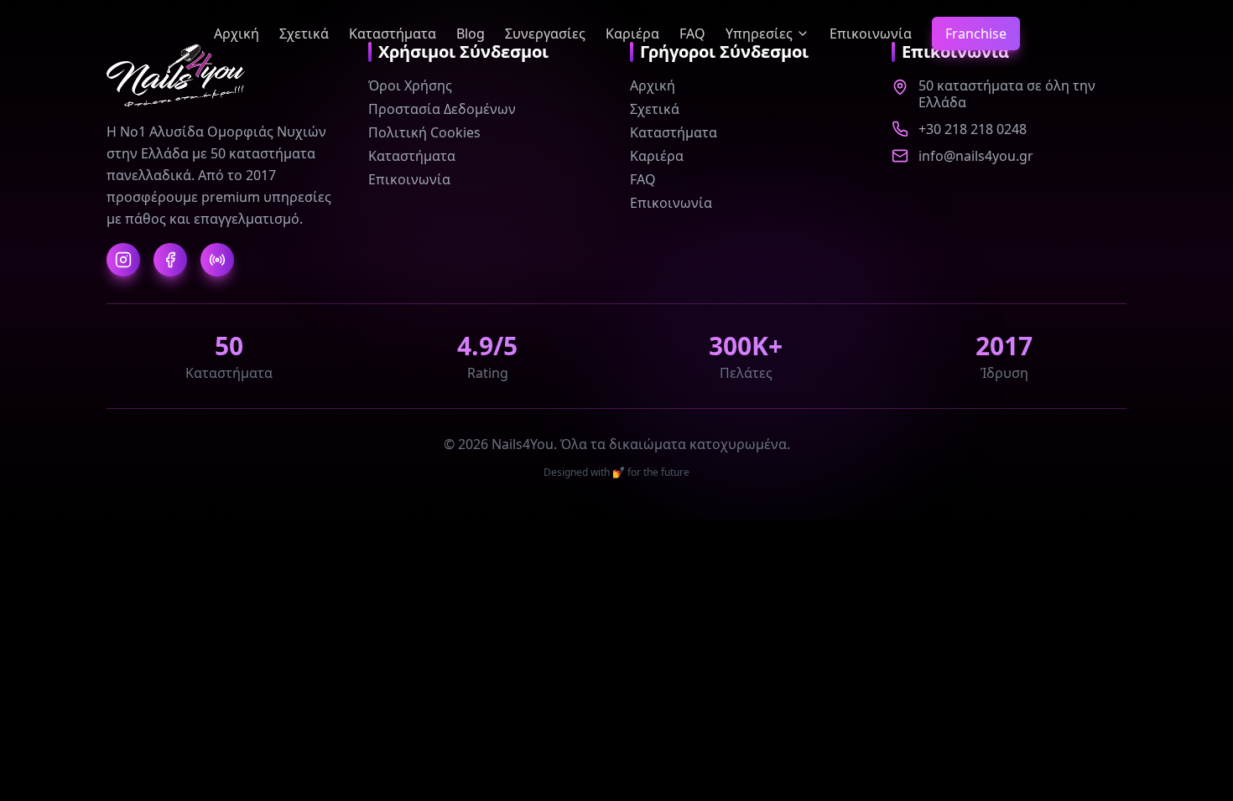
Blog (470, 33)
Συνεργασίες (545, 33)
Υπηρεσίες (759, 33)
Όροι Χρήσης (410, 85)
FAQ (692, 33)
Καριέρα (632, 33)
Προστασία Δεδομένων (442, 109)
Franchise (976, 33)
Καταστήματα (392, 33)
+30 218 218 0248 (972, 129)
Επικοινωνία (871, 33)
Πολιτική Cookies (424, 132)
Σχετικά (304, 33)
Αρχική (236, 33)
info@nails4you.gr (975, 155)
